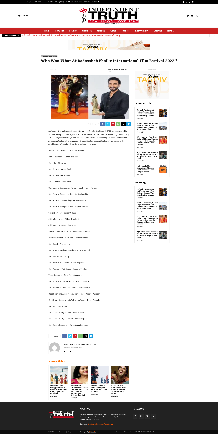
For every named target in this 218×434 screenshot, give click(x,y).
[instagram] (67, 351)
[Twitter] (147, 416)
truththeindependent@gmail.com (100, 424)
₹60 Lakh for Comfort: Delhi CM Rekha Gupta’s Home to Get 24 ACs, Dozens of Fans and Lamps (147, 141)
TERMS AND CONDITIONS (143, 432)
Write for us (156, 432)
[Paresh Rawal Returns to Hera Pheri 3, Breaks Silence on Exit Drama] (120, 375)
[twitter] (71, 351)
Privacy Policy (128, 432)
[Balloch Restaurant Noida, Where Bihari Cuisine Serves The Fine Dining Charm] (163, 113)
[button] (197, 16)
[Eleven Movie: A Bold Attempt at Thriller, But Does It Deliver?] (100, 375)
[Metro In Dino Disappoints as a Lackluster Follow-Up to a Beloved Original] (59, 375)
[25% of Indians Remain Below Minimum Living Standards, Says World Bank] (163, 155)
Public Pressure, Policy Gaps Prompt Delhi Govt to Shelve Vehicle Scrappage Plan (147, 126)
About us (119, 432)
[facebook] (64, 351)
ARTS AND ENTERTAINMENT (49, 56)
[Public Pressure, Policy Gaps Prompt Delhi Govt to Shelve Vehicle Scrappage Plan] (163, 126)
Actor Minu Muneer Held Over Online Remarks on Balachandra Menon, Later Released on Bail (79, 390)
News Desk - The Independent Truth (117, 70)
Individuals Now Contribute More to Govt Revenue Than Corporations (145, 169)
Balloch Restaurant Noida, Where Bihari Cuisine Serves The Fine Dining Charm (146, 113)
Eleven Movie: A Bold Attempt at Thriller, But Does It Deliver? (99, 389)
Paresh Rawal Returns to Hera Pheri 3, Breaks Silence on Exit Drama (118, 389)
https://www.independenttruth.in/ (72, 347)
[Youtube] (153, 416)
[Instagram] (141, 416)
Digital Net (92, 432)
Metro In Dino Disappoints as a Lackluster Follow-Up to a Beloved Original (58, 389)
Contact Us (166, 432)
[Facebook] (135, 416)
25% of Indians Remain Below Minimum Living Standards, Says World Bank (61, 35)
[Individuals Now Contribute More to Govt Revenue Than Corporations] (163, 169)
